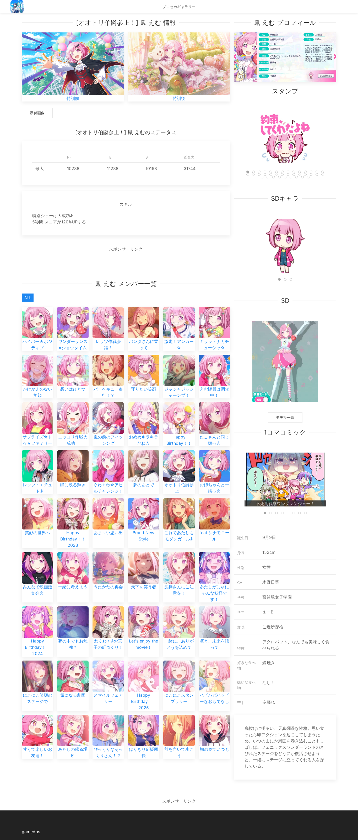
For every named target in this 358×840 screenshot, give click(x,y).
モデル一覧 (285, 417)
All (27, 297)
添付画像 (37, 113)
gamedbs (31, 831)
